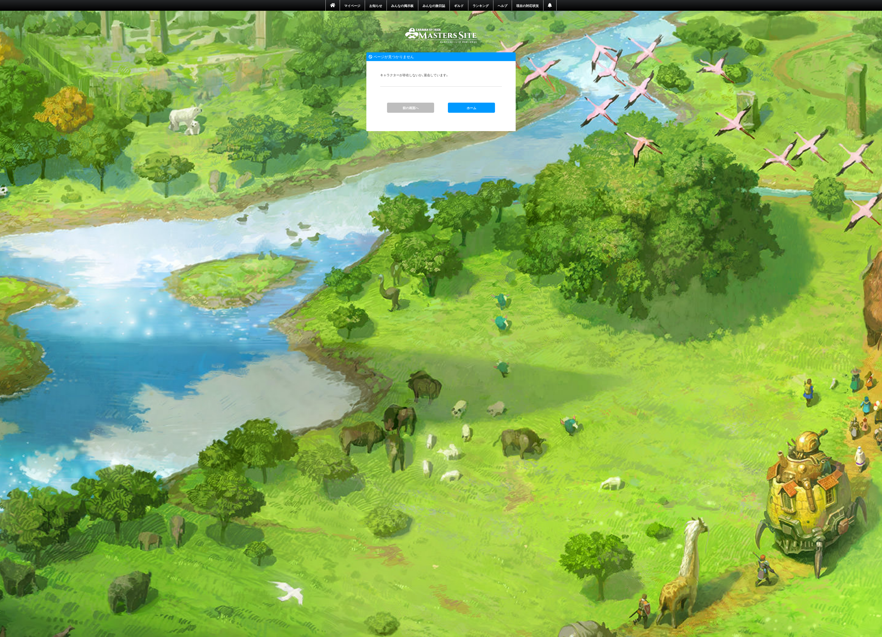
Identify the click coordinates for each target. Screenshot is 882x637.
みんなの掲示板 (402, 5)
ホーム (441, 35)
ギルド (459, 5)
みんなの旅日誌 (434, 5)
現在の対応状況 (527, 5)
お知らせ (375, 5)
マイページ (352, 5)
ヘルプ (502, 5)
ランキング (481, 5)
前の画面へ (411, 107)
